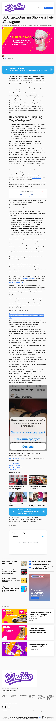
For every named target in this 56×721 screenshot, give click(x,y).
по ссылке (43, 174)
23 (7, 58)
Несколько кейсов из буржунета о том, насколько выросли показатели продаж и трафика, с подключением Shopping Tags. (26, 315)
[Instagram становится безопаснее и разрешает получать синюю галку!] (14, 632)
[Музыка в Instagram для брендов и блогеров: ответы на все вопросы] (24, 580)
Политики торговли (24, 222)
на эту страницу (36, 178)
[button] (38, 8)
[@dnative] (6, 707)
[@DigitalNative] (9, 707)
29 (9, 610)
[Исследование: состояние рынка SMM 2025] (24, 563)
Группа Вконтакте (14, 465)
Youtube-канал (13, 469)
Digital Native (35, 598)
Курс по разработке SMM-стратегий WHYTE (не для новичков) (42, 567)
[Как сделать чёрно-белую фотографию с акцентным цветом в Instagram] (24, 572)
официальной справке (28, 278)
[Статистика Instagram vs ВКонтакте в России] (14, 649)
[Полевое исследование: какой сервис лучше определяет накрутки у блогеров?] (14, 616)
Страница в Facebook (15, 467)
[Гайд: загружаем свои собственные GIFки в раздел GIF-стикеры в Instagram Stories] (24, 589)
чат (27, 174)
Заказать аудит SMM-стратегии (41, 561)
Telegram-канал (48, 7)
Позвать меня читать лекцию (40, 564)
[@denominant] (3, 707)
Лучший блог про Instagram (17, 458)
